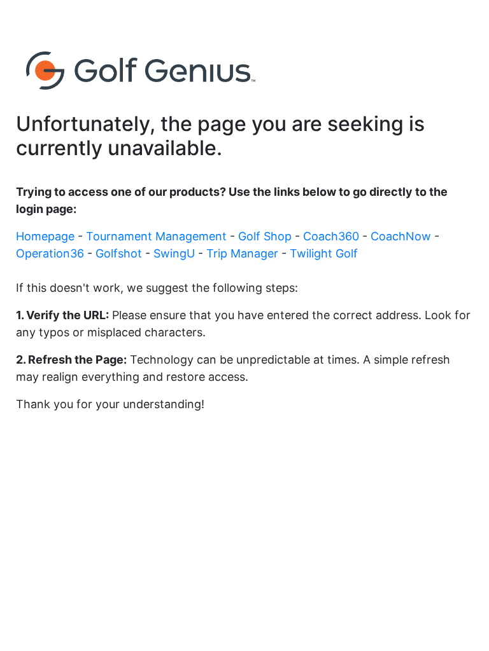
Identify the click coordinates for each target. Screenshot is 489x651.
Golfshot (120, 253)
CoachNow (402, 236)
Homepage (47, 236)
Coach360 (332, 236)
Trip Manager (243, 253)
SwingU (175, 253)
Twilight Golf (324, 253)
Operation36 (51, 253)
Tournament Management (158, 236)
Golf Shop (266, 236)
